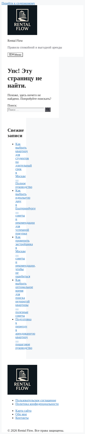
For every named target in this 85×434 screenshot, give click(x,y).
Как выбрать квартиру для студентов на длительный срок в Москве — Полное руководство (23, 165)
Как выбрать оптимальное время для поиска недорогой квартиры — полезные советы (24, 297)
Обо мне (21, 414)
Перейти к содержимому (18, 3)
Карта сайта (23, 410)
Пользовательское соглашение (35, 400)
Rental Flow (15, 40)
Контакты (22, 417)
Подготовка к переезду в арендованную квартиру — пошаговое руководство (25, 334)
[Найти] (48, 109)
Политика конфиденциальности (37, 404)
